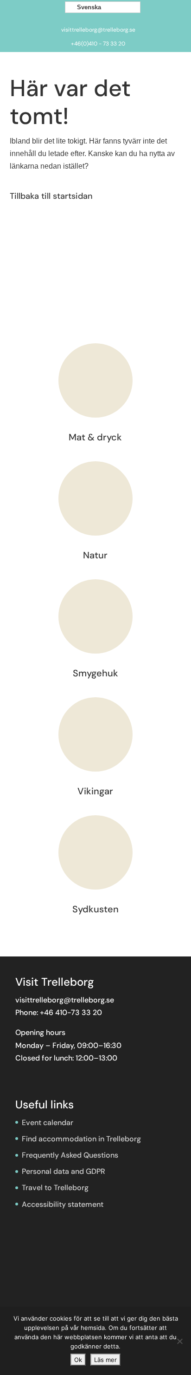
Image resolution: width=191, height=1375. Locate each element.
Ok (78, 1359)
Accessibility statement (62, 1204)
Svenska (88, 7)
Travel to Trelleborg (55, 1187)
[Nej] (179, 1341)
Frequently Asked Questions (70, 1155)
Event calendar (47, 1122)
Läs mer (105, 1359)
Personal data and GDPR (63, 1171)
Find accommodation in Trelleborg (81, 1139)
